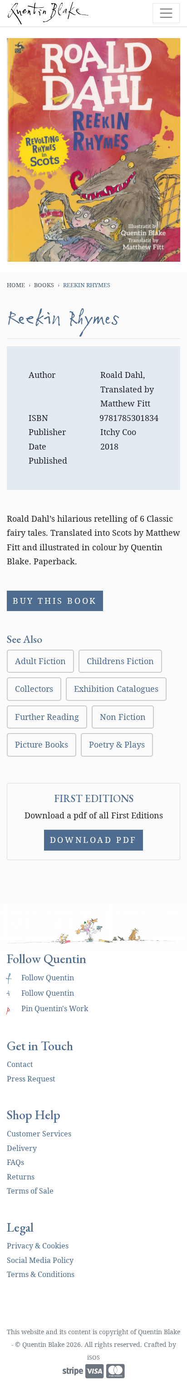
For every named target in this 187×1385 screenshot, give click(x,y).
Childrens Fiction (120, 661)
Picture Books (41, 744)
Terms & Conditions (40, 1274)
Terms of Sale (30, 1191)
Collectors (34, 688)
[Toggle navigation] (166, 13)
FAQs (15, 1162)
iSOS (93, 1357)
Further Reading (47, 716)
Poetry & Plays (117, 744)
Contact (20, 1064)
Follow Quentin (40, 978)
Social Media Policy (40, 1260)
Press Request (31, 1079)
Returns (20, 1177)
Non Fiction (123, 716)
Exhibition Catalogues (116, 688)
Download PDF (93, 839)
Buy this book (55, 600)
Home (16, 285)
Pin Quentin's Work (47, 1008)
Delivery (22, 1148)
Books (44, 285)
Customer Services (39, 1134)
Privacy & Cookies (38, 1246)
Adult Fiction (40, 661)
